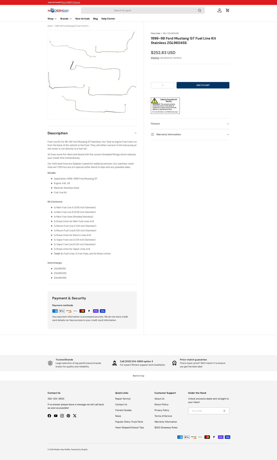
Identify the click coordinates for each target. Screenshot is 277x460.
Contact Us (121, 404)
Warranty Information (166, 421)
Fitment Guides (123, 410)
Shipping (155, 57)
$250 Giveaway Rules (166, 427)
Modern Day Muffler (62, 449)
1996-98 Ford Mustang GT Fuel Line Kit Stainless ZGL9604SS (72, 26)
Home (50, 26)
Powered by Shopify (79, 449)
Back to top (138, 375)
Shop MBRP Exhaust (70, 2)
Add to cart (203, 85)
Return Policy (162, 404)
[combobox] (143, 10)
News (118, 415)
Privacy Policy (162, 410)
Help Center (108, 18)
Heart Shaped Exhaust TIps (129, 427)
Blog (95, 18)
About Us (159, 398)
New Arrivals (82, 18)
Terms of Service (163, 415)
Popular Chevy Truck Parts (129, 421)
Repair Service (123, 398)
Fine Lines (155, 33)
